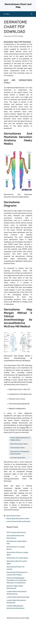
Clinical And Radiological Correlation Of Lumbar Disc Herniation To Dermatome (16, 580)
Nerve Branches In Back (19, 444)
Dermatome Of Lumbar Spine (17, 558)
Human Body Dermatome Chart (17, 518)
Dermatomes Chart (17, 448)
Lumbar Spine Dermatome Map (18, 597)
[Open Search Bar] (31, 14)
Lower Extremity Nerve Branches (18, 521)
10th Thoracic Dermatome (16, 532)
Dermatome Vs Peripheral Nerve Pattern (19, 453)
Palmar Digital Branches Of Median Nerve (20, 439)
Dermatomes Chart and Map (18, 5)
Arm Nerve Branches (17, 458)
